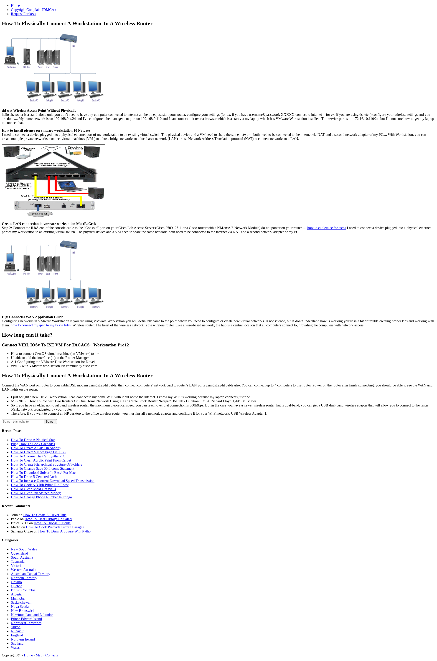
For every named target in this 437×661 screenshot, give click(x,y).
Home (28, 655)
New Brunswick (23, 611)
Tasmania (18, 561)
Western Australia (23, 570)
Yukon (15, 627)
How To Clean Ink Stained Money (36, 493)
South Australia (22, 557)
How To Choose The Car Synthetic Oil (39, 456)
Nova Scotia (20, 606)
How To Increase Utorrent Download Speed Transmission (52, 481)
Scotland (17, 643)
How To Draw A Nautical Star (33, 440)
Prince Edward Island (26, 619)
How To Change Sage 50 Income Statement (42, 468)
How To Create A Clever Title (44, 515)
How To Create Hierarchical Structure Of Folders (46, 464)
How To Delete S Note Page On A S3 (38, 452)
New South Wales (24, 549)
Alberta (16, 594)
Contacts (51, 655)
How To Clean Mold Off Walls (33, 489)
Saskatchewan (21, 602)
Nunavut (17, 631)
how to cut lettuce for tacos (326, 228)
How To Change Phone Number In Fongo (41, 497)
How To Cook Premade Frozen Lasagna (55, 527)
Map (39, 655)
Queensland (19, 553)
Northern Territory (24, 578)
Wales (15, 647)
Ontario (16, 582)
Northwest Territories (26, 623)
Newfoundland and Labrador (32, 615)
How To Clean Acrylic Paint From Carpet (41, 460)
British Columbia (23, 590)
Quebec (16, 586)
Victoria (16, 566)
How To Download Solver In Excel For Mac (43, 472)
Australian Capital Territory (30, 574)
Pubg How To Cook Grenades (33, 444)
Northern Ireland (23, 639)
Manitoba (18, 598)
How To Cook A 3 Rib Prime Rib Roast (40, 485)
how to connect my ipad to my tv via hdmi (41, 325)
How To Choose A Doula (52, 523)
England (17, 635)
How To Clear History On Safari (48, 519)
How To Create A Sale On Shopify (36, 448)
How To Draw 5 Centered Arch (34, 477)
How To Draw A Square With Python (65, 531)
